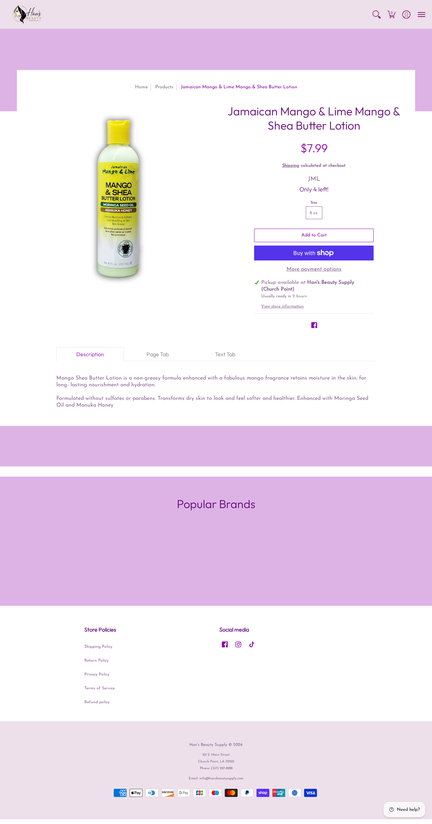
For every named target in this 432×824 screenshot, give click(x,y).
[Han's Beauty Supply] (27, 14)
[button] (376, 14)
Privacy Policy (96, 674)
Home (141, 87)
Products (164, 87)
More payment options (314, 269)
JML (314, 179)
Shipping (290, 165)
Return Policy (96, 661)
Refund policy (97, 702)
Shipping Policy (98, 647)
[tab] (90, 354)
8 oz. (314, 213)
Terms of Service (99, 688)
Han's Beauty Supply (208, 745)
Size (313, 203)
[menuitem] (376, 14)
